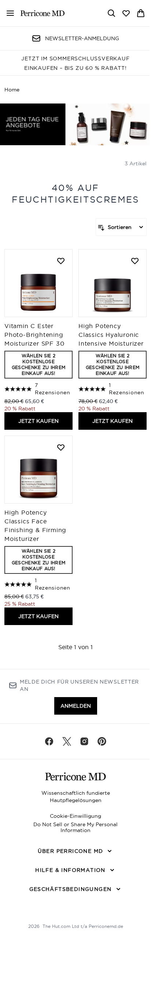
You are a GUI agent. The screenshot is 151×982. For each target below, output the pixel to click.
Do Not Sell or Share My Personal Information (75, 827)
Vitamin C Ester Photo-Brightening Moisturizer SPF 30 (34, 335)
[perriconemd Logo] (43, 13)
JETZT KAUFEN (38, 421)
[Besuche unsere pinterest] (102, 741)
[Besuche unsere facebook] (49, 741)
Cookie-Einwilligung (75, 816)
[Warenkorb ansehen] (140, 13)
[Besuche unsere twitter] (67, 741)
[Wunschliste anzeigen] (126, 13)
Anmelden (75, 706)
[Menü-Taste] (7, 13)
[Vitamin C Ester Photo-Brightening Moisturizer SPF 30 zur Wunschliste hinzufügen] (61, 261)
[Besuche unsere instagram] (84, 741)
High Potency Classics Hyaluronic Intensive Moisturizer (111, 335)
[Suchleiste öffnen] (111, 13)
